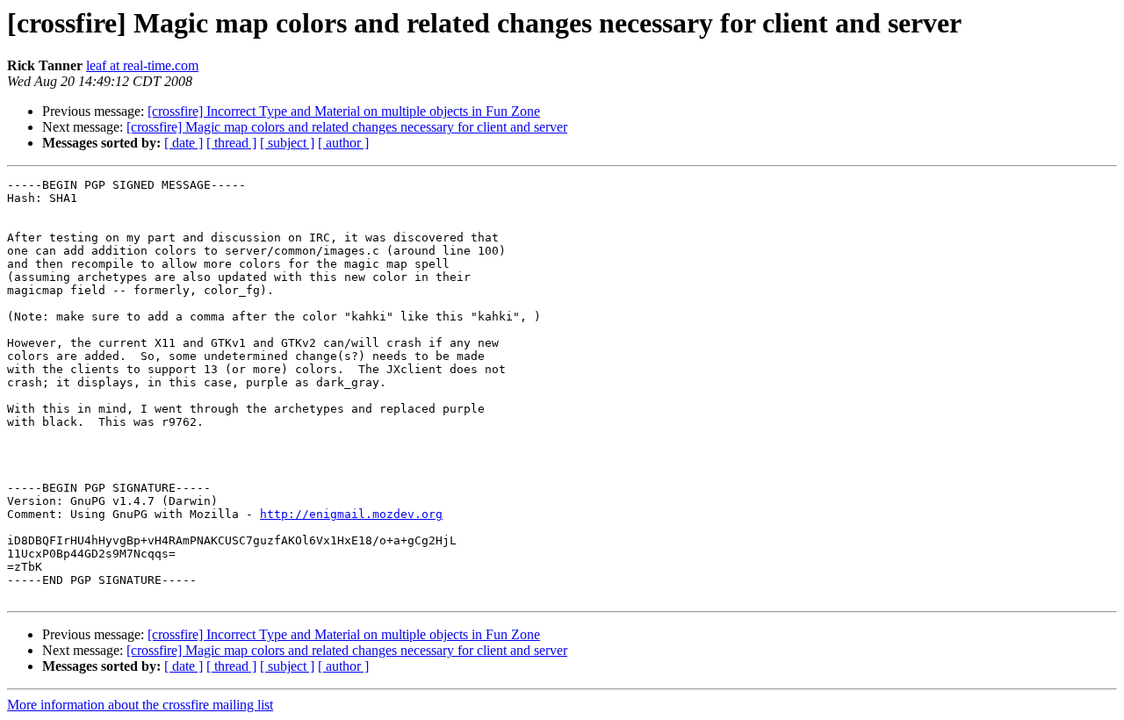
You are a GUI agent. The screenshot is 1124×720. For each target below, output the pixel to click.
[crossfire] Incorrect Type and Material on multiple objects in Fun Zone (344, 111)
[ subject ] (287, 142)
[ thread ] (231, 142)
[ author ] (343, 142)
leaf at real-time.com (142, 65)
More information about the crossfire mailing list (140, 704)
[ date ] (183, 142)
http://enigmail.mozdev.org (351, 514)
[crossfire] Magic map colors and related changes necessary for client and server (346, 126)
